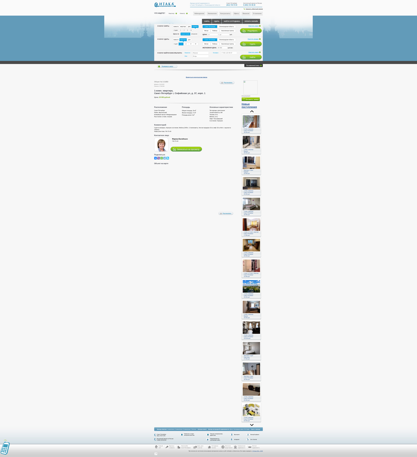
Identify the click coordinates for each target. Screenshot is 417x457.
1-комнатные (170, 429)
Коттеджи (246, 429)
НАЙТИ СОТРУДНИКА (232, 21)
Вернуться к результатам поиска (196, 77)
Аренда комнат (202, 429)
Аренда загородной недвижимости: (219, 429)
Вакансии (246, 13)
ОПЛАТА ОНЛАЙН (251, 21)
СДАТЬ (216, 21)
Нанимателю (212, 13)
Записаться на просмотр (188, 149)
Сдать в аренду (255, 429)
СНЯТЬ (206, 21)
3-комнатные (186, 429)
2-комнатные (178, 429)
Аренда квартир (162, 429)
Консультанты (225, 13)
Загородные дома (238, 429)
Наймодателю (199, 13)
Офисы (236, 13)
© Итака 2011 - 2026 (257, 451)
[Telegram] (164, 158)
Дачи (231, 429)
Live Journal (253, 439)
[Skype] (167, 158)
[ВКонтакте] (155, 158)
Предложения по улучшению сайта (215, 439)
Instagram (236, 439)
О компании (257, 13)
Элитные (193, 429)
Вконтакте (237, 434)
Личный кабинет (254, 434)
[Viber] (158, 158)
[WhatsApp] (161, 158)
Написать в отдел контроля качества (189, 434)
